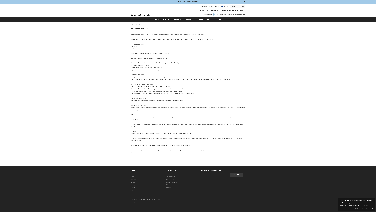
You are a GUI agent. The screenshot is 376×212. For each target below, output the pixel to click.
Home (132, 24)
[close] (245, 2)
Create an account (239, 14)
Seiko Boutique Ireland (142, 15)
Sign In (230, 14)
